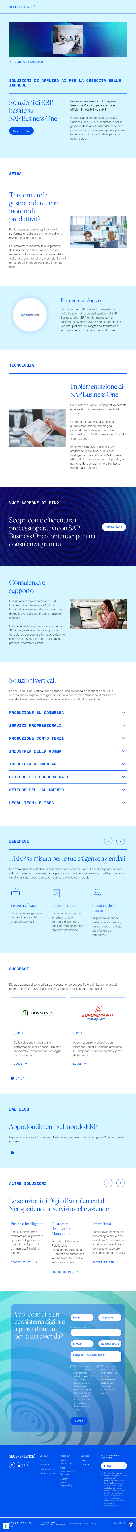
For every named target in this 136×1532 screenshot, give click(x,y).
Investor (44, 1460)
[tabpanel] (38, 1035)
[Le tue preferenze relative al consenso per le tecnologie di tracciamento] (6, 1526)
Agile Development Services (67, 1471)
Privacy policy (75, 1523)
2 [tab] (17, 1078)
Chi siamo (45, 1455)
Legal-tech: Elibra (31, 803)
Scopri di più (21, 1262)
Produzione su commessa (36, 712)
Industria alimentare (34, 764)
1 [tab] (12, 1078)
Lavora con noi (47, 1468)
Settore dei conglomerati (39, 777)
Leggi (18, 1063)
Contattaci (45, 1464)
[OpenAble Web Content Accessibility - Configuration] (131, 1524)
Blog (82, 1460)
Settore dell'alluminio (36, 790)
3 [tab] (22, 1078)
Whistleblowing (90, 1523)
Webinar (84, 1464)
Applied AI (65, 1455)
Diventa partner (48, 1473)
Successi (85, 1455)
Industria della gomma (35, 751)
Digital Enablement (30, 62)
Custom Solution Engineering (66, 1482)
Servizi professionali (35, 725)
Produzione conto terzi (36, 738)
